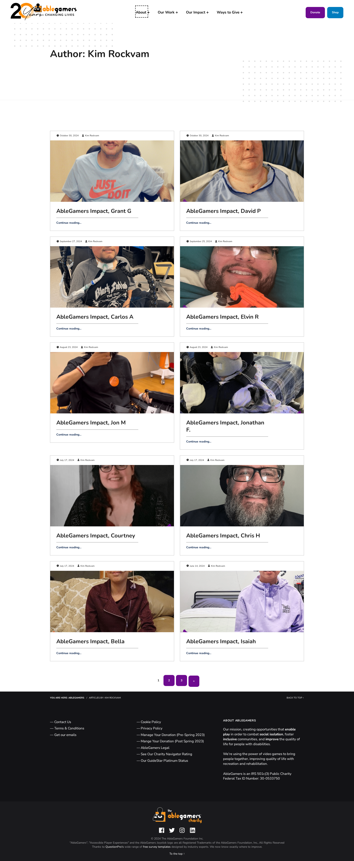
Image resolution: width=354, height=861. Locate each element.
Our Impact (195, 12)
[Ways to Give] (242, 12)
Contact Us (62, 722)
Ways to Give (228, 12)
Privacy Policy (151, 728)
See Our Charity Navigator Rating (166, 754)
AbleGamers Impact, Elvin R (222, 317)
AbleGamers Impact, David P (223, 211)
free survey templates (157, 847)
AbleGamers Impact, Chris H (223, 535)
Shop (335, 12)
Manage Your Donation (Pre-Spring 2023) (173, 734)
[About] (149, 12)
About (141, 12)
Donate (315, 12)
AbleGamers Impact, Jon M (91, 423)
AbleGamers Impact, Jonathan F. (225, 426)
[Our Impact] (207, 12)
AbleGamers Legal (155, 747)
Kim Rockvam (92, 135)
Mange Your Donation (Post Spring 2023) (172, 741)
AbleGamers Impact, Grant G (93, 211)
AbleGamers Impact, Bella (90, 641)
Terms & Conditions (69, 728)
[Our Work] (177, 12)
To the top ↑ (177, 854)
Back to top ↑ (295, 697)
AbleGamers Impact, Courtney (95, 535)
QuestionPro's (115, 847)
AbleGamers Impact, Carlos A (94, 317)
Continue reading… (68, 223)
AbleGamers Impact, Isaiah (221, 641)
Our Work (166, 12)
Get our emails (65, 734)
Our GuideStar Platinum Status (164, 760)
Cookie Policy (151, 722)
